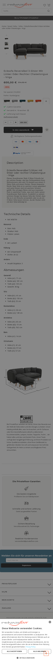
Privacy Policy (30, 647)
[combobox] (50, 622)
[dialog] (26, 640)
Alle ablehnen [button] (39, 651)
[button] (26, 657)
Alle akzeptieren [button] (14, 651)
